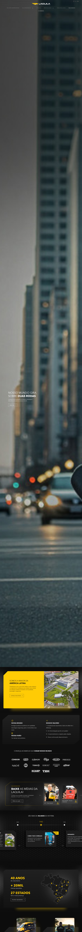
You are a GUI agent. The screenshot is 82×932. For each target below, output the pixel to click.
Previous (40, 795)
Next (62, 845)
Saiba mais (12, 405)
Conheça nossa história (16, 695)
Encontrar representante (17, 899)
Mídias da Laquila (16, 801)
